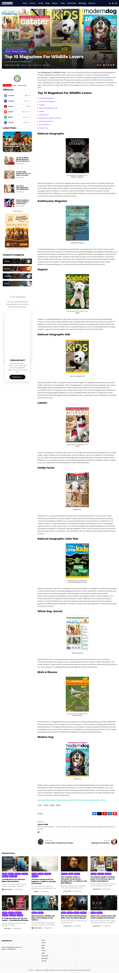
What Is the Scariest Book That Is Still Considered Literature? (103, 917)
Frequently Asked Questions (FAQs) (79, 970)
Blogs (43, 948)
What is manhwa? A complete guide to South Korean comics (22, 202)
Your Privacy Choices (62, 970)
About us (44, 961)
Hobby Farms (44, 115)
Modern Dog (43, 128)
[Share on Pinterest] (108, 65)
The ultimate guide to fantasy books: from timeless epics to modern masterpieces (102, 879)
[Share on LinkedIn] (111, 65)
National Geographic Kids (48, 108)
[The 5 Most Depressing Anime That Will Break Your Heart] (9, 189)
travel (107, 788)
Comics (44, 942)
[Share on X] (106, 65)
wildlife (58, 805)
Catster (41, 111)
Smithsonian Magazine (47, 101)
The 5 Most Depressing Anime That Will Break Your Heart (23, 188)
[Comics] (17, 269)
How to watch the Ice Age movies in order (16, 145)
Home (6, 11)
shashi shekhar (8, 889)
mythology (45, 958)
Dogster (42, 105)
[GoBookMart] (7, 3)
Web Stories (45, 955)
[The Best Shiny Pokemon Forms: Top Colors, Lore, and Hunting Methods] (9, 174)
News (43, 953)
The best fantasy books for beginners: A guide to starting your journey (43, 881)
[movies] (17, 261)
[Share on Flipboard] (113, 65)
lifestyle (46, 805)
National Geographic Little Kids (50, 118)
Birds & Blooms (44, 125)
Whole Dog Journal (46, 121)
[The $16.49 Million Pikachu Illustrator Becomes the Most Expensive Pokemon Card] (9, 160)
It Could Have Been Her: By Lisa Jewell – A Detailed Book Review (15, 919)
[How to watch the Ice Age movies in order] (17, 142)
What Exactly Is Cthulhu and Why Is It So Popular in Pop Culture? (42, 918)
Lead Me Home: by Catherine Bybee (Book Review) (13, 880)
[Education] (17, 276)
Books (12, 11)
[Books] (17, 283)
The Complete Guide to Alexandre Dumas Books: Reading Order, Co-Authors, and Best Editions (74, 880)
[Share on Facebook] (104, 65)
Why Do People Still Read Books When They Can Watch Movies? (74, 917)
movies (43, 950)
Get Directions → (17, 377)
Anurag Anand (67, 891)
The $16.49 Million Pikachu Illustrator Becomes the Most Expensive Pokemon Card (23, 161)
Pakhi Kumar (7, 928)
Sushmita (36, 891)
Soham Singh (15, 65)
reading (52, 805)
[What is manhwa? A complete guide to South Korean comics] (9, 203)
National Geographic (46, 98)
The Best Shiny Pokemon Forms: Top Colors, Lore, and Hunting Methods (23, 174)
